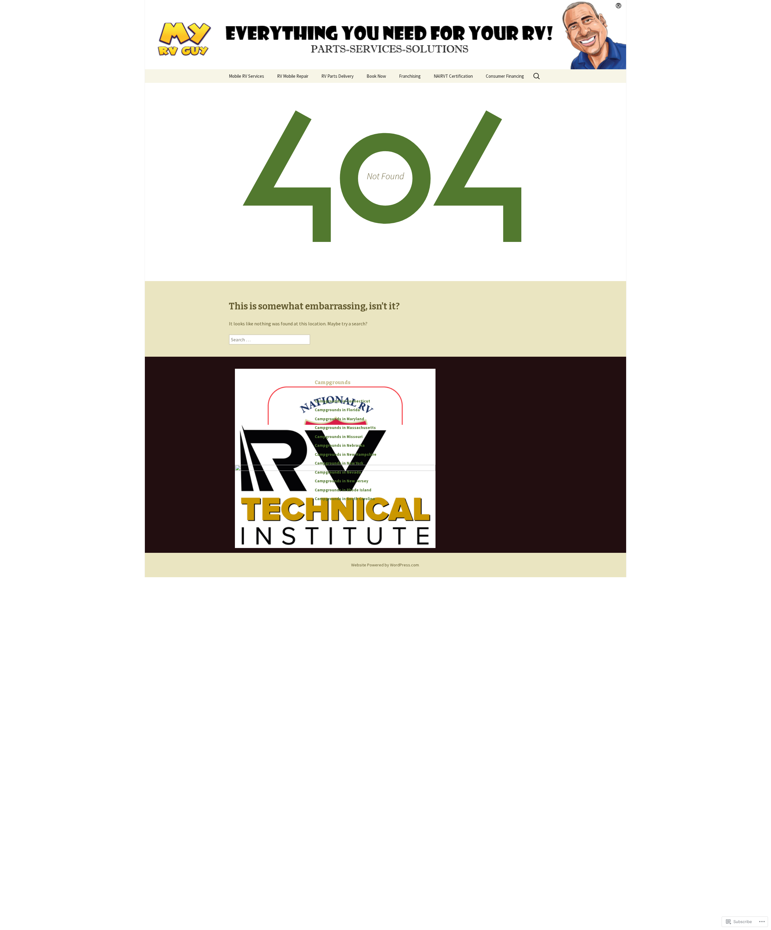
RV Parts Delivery (337, 76)
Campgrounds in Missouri (339, 436)
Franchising (410, 76)
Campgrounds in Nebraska (340, 445)
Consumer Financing (505, 76)
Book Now (376, 76)
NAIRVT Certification (453, 76)
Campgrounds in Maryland (339, 418)
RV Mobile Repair (292, 76)
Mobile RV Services (246, 76)
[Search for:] (537, 76)
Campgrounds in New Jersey (341, 481)
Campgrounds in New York (339, 463)
